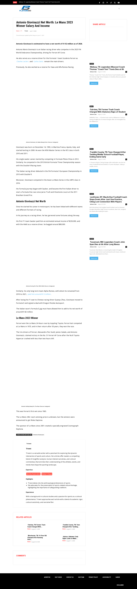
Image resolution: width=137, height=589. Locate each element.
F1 (21, 31)
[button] (119, 8)
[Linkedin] (116, 32)
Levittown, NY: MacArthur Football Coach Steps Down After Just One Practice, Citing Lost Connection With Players (108, 199)
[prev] (72, 2)
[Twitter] (114, 2)
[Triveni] (19, 474)
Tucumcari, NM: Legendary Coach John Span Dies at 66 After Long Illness (107, 243)
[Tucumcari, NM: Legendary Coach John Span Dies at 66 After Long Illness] (108, 230)
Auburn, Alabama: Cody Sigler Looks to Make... (70, 537)
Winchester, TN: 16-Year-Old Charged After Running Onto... (37, 537)
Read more (94, 83)
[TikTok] (111, 2)
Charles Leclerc (23, 61)
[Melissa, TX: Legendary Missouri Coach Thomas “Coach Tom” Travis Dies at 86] (108, 55)
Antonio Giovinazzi (38, 434)
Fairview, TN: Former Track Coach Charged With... (36, 526)
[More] (121, 32)
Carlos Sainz (38, 61)
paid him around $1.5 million (39, 294)
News (17, 31)
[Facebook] (99, 2)
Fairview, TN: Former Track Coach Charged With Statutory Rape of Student (108, 110)
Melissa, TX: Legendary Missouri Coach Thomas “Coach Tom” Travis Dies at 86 (39, 2)
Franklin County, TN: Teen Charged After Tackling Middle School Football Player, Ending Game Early (108, 154)
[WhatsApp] (110, 32)
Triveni (26, 31)
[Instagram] (103, 2)
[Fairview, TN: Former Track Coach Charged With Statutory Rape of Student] (21, 527)
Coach (91, 63)
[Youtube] (118, 2)
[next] (75, 2)
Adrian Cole (93, 71)
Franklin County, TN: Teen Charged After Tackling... (71, 526)
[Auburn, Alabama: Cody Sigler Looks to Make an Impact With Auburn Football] (56, 538)
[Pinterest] (107, 2)
